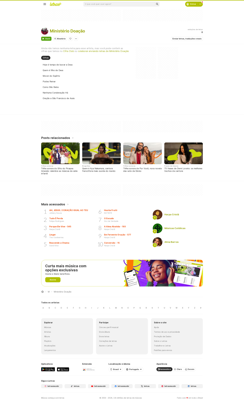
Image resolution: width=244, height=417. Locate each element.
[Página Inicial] (42, 291)
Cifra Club (68, 51)
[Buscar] (157, 4)
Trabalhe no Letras (162, 346)
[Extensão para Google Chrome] (89, 369)
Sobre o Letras (160, 341)
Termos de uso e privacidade (167, 332)
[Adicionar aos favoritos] (70, 39)
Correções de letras (108, 341)
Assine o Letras (105, 346)
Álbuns (47, 336)
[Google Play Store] (48, 369)
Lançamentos (50, 350)
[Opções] (76, 39)
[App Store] (63, 369)
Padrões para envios (163, 350)
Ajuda (156, 327)
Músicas (47, 327)
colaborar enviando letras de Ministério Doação (103, 51)
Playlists (47, 341)
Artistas (47, 332)
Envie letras (104, 336)
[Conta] (200, 4)
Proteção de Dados (162, 336)
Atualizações (50, 346)
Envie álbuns (104, 332)
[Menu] (44, 4)
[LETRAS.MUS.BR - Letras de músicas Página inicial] (55, 4)
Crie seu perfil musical (108, 327)
